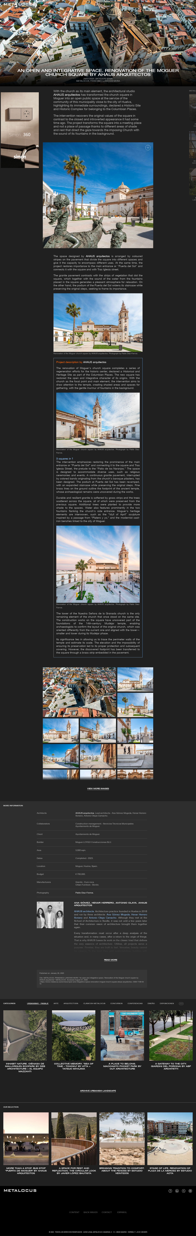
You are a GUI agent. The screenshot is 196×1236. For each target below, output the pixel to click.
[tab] (38, 1003)
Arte (56, 1003)
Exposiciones (167, 1003)
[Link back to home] (20, 4)
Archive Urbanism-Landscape (98, 1091)
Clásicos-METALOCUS (94, 1003)
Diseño (151, 1003)
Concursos (116, 1003)
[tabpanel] (98, 1051)
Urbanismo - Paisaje (38, 1003)
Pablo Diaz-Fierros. (84, 893)
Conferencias (135, 1003)
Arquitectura (71, 1003)
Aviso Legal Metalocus (92, 1232)
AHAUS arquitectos (66, 95)
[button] (7, 1051)
